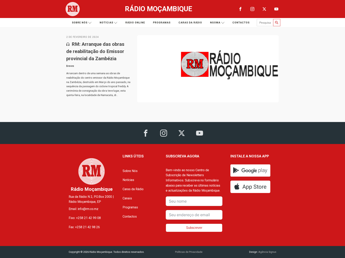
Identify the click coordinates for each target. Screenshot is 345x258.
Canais (127, 198)
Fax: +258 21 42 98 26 (84, 227)
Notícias (106, 22)
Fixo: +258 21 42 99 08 (85, 218)
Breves (70, 66)
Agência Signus (267, 251)
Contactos (241, 22)
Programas (162, 22)
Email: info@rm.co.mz (83, 209)
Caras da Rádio (190, 22)
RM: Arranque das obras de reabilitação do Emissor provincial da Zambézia (95, 51)
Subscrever (194, 227)
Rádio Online (135, 22)
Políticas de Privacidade (188, 251)
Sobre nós (79, 22)
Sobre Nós (130, 171)
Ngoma (215, 22)
